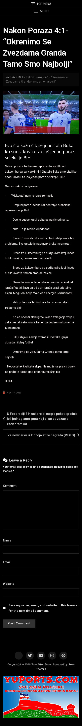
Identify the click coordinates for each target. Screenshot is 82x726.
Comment (11, 486)
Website (8, 584)
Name (8, 540)
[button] (41, 11)
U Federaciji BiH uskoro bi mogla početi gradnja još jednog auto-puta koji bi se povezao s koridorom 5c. (42, 419)
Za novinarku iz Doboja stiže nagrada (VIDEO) (41, 435)
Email (8, 562)
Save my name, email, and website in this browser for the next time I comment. (44, 608)
